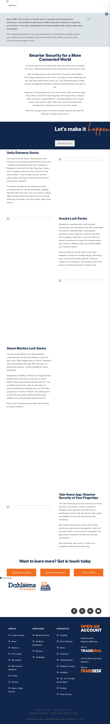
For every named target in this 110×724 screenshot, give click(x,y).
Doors (62, 648)
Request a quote (65, 143)
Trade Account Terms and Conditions (53, 713)
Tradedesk (40, 657)
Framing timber (66, 660)
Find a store (17, 654)
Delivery (39, 651)
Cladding (63, 635)
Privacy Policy (63, 710)
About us (15, 648)
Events (14, 676)
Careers (15, 682)
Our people (16, 660)
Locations (79, 591)
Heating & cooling (67, 666)
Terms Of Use (42, 710)
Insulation (64, 672)
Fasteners (64, 654)
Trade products (18, 635)
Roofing (63, 688)
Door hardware (66, 641)
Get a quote (6, 578)
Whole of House (42, 635)
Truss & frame (66, 694)
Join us (84, 647)
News (14, 641)
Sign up (84, 667)
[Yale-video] (29, 518)
